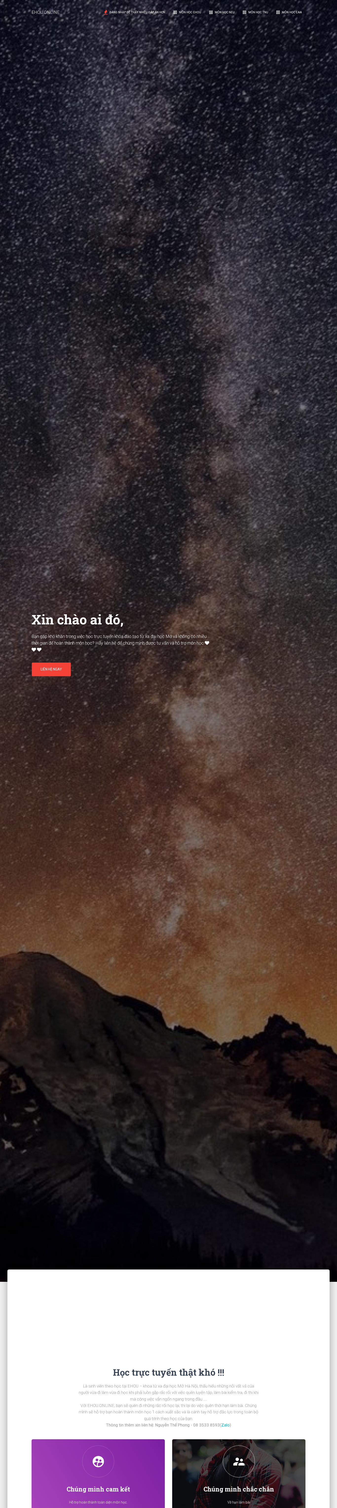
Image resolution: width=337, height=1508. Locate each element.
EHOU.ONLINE (45, 12)
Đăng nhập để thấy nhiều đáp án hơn (137, 12)
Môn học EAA (289, 12)
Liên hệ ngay (51, 669)
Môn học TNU (255, 12)
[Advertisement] (168, 1303)
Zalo (225, 1424)
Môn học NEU (221, 12)
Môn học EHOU (187, 12)
